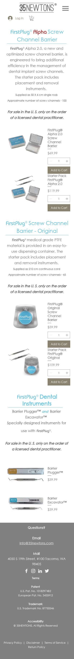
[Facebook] (26, 571)
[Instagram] (33, 571)
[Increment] (67, 161)
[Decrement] (50, 161)
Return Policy (36, 647)
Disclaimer (33, 642)
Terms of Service (55, 642)
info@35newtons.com (37, 543)
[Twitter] (47, 571)
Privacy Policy (13, 642)
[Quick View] (26, 474)
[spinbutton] (59, 161)
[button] (32, 18)
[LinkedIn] (40, 571)
